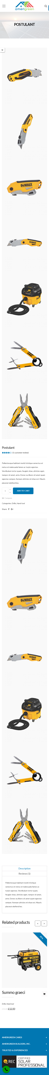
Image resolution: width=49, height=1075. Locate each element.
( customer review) (20, 452)
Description (24, 868)
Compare (8, 498)
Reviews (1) (24, 873)
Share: (4, 509)
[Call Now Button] (6, 1069)
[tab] (24, 868)
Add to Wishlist (27, 964)
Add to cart (23, 491)
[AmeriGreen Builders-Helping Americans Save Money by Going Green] (24, 6)
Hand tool (21, 503)
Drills (14, 503)
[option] (24, 243)
